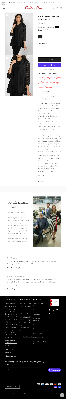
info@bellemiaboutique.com (32, 337)
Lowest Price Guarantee (36, 319)
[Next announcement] (62, 3)
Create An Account (38, 325)
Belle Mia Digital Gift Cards (39, 342)
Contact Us (36, 314)
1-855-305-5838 (24, 313)
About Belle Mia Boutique (38, 305)
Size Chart (45, 43)
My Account (36, 329)
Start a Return (37, 333)
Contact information (56, 394)
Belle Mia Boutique (21, 393)
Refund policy (31, 393)
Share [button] (41, 181)
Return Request (12, 289)
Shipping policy (57, 393)
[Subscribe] (37, 370)
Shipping (40, 30)
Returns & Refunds (38, 337)
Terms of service (48, 393)
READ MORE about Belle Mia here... (11, 342)
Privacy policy (39, 393)
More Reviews (37, 310)
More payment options (49, 69)
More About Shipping (14, 268)
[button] (4, 8)
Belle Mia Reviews (10, 356)
